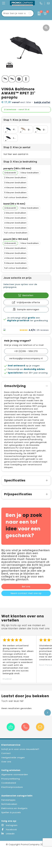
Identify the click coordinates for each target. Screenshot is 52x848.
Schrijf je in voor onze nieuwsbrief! (20, 749)
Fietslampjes (8, 800)
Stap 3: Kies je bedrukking (20, 161)
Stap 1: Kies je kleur (16, 119)
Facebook (11, 829)
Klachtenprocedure (12, 787)
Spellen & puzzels (11, 812)
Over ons (6, 761)
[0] (37, 13)
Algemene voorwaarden (14, 774)
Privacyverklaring (10, 778)
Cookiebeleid (8, 782)
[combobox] (14, 13)
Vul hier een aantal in (15, 154)
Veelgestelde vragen (13, 757)
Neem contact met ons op (26, 593)
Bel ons (26, 586)
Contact (6, 753)
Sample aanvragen (28, 309)
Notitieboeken (9, 804)
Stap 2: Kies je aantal (16, 147)
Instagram (11, 825)
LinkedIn (10, 833)
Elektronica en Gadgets (14, 808)
